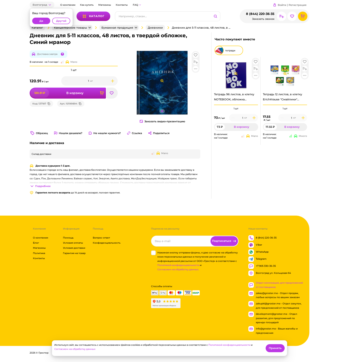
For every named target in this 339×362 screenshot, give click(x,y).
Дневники (155, 27)
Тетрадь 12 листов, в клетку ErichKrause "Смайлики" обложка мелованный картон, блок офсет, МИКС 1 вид (285, 98)
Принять (275, 348)
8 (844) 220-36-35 (260, 14)
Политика (39, 253)
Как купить (87, 4)
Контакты (122, 4)
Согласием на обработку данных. (178, 269)
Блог (36, 242)
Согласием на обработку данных (74, 348)
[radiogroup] (236, 109)
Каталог (37, 27)
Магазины (104, 4)
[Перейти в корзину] (302, 16)
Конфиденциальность (106, 242)
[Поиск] (215, 16)
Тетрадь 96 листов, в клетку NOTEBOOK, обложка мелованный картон (234, 98)
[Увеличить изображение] (236, 73)
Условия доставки (74, 248)
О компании (67, 4)
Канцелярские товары (70, 27)
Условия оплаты (73, 242)
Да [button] (41, 20)
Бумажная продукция (117, 27)
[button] (42, 5)
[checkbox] (153, 252)
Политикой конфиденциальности (178, 265)
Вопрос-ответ (101, 237)
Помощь (68, 237)
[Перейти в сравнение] (281, 16)
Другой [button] (61, 20)
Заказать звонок (263, 18)
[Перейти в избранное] (292, 16)
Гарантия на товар (74, 253)
